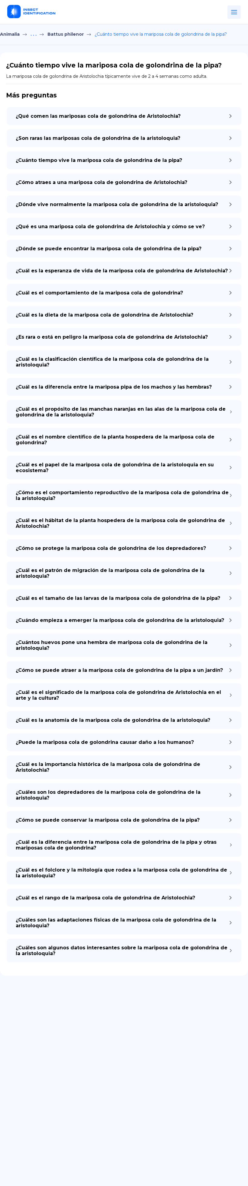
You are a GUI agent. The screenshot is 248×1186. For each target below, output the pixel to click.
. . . (34, 34)
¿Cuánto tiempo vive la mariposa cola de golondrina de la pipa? (161, 34)
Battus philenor (65, 34)
